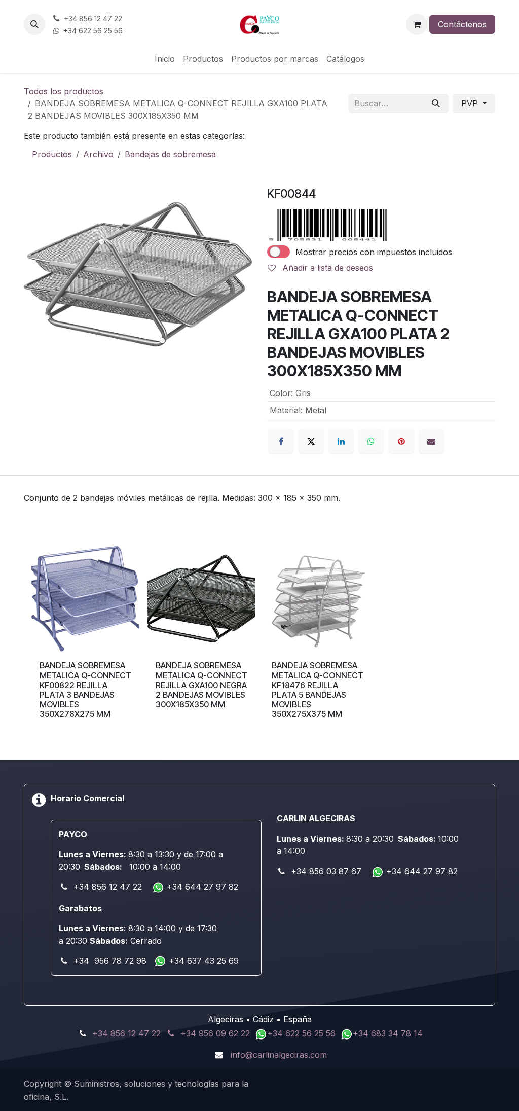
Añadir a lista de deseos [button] (326, 268)
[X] (311, 441)
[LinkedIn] (341, 441)
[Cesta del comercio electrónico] (416, 24)
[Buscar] (436, 103)
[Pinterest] (401, 441)
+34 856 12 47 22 (126, 1033)
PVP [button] (470, 103)
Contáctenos (462, 24)
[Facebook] (281, 441)
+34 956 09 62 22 (215, 1033)
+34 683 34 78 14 (388, 1033)
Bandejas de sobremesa (170, 154)
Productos (52, 154)
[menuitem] (165, 59)
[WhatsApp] (371, 441)
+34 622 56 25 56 (302, 1033)
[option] (259, 640)
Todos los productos (63, 91)
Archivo (98, 154)
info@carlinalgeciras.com (279, 1055)
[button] (34, 24)
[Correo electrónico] (431, 441)
